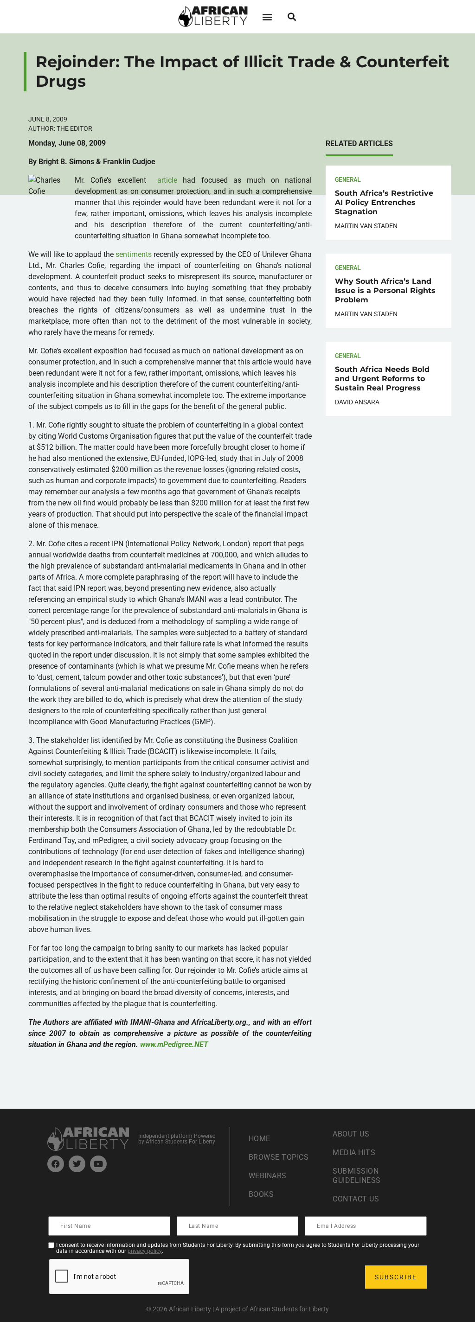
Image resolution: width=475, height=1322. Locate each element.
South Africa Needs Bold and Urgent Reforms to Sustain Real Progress (382, 378)
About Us (351, 1134)
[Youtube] (98, 1164)
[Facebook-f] (55, 1164)
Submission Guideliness (357, 1176)
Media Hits (354, 1152)
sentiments (134, 254)
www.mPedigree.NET (174, 1044)
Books (261, 1194)
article (167, 180)
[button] (267, 16)
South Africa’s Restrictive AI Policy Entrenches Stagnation (384, 202)
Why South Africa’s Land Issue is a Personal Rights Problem (385, 290)
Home (259, 1138)
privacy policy (145, 1251)
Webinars (268, 1175)
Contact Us (356, 1198)
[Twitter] (77, 1164)
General (348, 179)
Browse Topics (279, 1157)
